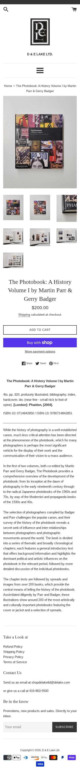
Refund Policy (13, 646)
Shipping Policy (14, 651)
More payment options (40, 351)
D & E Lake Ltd (50, 750)
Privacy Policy (13, 657)
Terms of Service (15, 662)
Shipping (24, 314)
